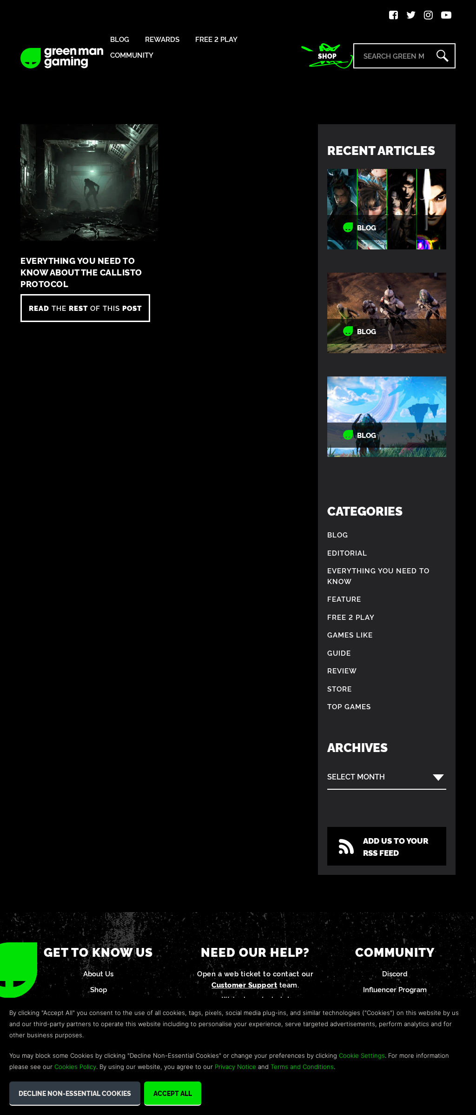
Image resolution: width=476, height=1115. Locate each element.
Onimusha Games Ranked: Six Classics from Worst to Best (386, 209)
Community (131, 55)
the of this (85, 308)
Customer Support (244, 984)
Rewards (162, 39)
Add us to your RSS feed (395, 846)
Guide (339, 653)
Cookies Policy (75, 1066)
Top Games (349, 706)
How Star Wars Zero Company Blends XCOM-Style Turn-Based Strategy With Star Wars (387, 313)
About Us (98, 973)
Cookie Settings (362, 1055)
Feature (344, 599)
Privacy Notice (235, 1066)
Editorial (347, 553)
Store (339, 688)
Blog (119, 39)
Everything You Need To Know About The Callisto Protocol (81, 272)
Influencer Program (395, 989)
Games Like (350, 634)
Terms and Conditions (302, 1066)
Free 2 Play (216, 39)
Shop (327, 55)
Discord (395, 973)
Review (342, 670)
